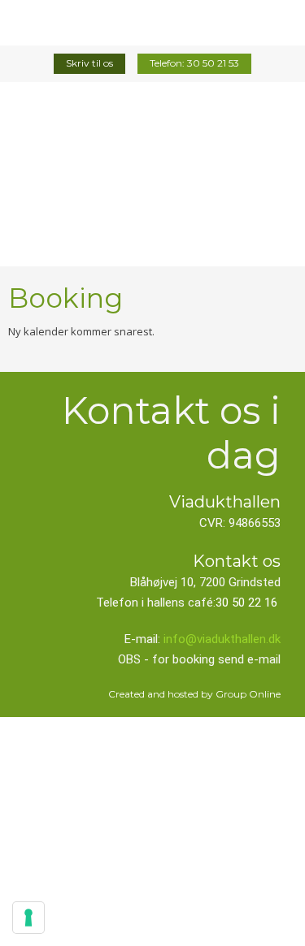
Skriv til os (89, 63)
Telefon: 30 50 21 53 (194, 63)
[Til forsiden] (152, 176)
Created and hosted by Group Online (194, 694)
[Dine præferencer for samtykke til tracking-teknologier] (28, 917)
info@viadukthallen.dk (222, 639)
